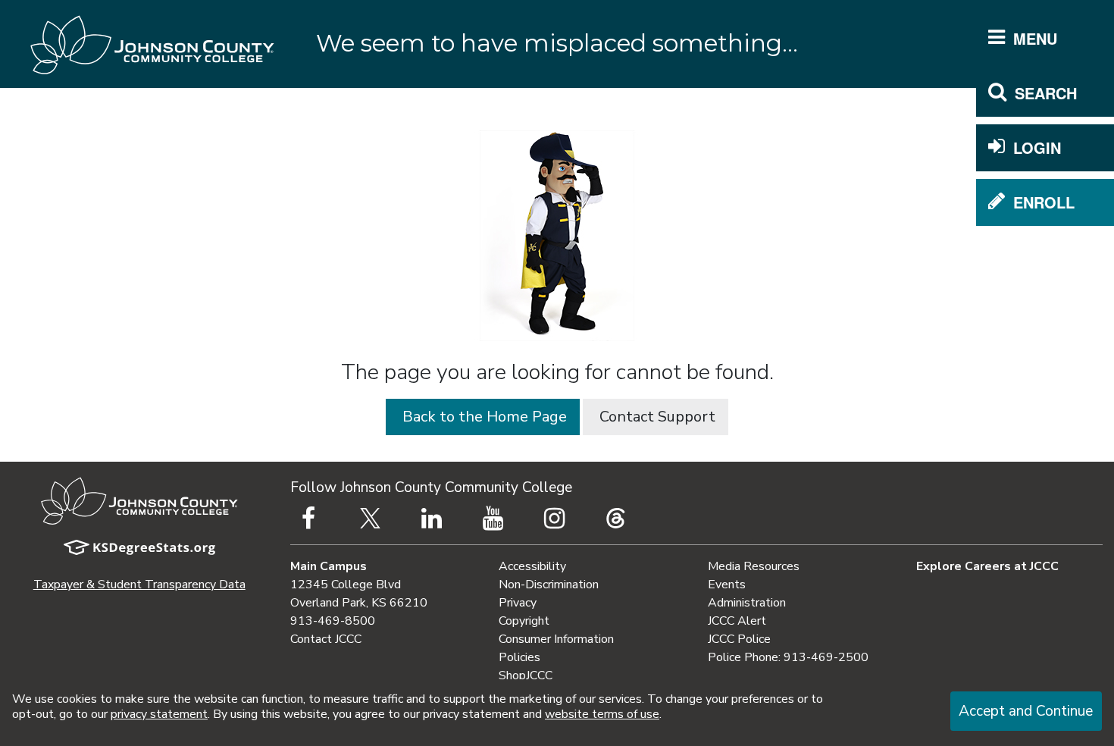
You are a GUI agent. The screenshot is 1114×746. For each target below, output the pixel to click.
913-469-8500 (332, 621)
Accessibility (532, 566)
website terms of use (602, 714)
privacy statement (159, 714)
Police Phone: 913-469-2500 (788, 657)
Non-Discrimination (549, 584)
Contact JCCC (325, 639)
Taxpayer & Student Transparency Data (139, 584)
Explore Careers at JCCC (987, 566)
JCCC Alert (737, 621)
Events (727, 584)
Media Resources (754, 566)
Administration (747, 602)
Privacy (518, 602)
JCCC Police (739, 639)
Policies (519, 657)
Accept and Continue (1026, 711)
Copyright (524, 621)
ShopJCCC (525, 675)
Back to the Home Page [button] (483, 416)
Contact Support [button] (655, 416)
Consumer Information (556, 639)
